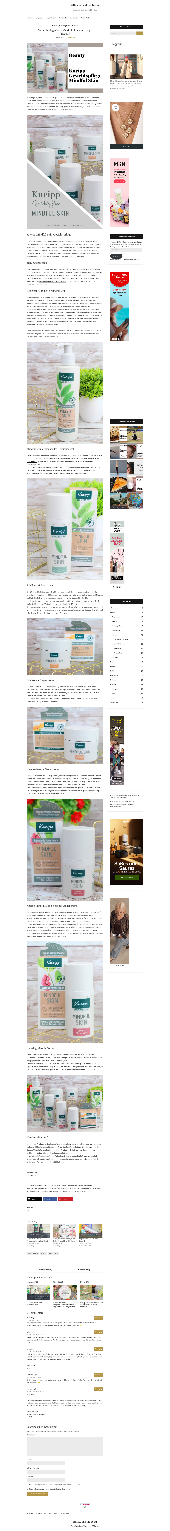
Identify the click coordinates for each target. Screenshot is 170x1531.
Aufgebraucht (116, 617)
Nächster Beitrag (84, 1270)
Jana (28, 1349)
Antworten (98, 1318)
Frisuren (114, 621)
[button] (34, 1199)
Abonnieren (116, 256)
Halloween (113, 680)
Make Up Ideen (117, 626)
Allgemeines (114, 608)
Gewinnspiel (114, 675)
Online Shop (90, 690)
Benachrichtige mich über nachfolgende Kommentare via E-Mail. (55, 1485)
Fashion (112, 671)
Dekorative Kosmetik (121, 639)
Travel (112, 698)
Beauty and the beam (85, 1521)
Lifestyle (113, 684)
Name (30, 1459)
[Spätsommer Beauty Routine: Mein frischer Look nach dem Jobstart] (135, 468)
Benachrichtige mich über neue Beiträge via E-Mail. (49, 1489)
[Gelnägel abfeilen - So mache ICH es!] (135, 484)
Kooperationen (50, 18)
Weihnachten (114, 702)
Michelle (29, 1389)
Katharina (30, 1375)
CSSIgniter (95, 1526)
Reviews (75, 26)
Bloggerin (39, 18)
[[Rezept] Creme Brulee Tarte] (118, 484)
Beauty (54, 26)
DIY (111, 662)
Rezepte (114, 689)
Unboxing (115, 657)
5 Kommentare (71, 38)
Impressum (74, 18)
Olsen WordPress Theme (79, 1526)
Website (30, 1476)
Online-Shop (32, 461)
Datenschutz (85, 18)
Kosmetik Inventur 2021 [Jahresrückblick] (35, 1304)
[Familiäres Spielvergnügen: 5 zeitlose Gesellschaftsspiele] (135, 501)
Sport (114, 693)
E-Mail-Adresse (33, 1468)
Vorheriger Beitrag (45, 1270)
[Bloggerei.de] (85, 1504)
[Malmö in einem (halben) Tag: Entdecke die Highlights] (118, 501)
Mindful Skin (53, 1253)
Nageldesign (116, 630)
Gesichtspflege (64, 26)
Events (112, 666)
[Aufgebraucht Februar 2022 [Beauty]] (90, 1231)
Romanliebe (63, 18)
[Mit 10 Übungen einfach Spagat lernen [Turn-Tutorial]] (135, 434)
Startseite (30, 18)
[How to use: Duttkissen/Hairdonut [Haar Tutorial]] (135, 451)
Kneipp (43, 1253)
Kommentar (32, 1435)
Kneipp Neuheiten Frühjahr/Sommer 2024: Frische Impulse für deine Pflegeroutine (64, 1305)
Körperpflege (118, 653)
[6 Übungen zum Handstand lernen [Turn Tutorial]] (118, 468)
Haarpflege (117, 648)
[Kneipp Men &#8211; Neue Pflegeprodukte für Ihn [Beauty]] (38, 1231)
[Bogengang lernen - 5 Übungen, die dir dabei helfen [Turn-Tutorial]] (118, 451)
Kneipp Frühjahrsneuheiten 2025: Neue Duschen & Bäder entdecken (91, 1305)
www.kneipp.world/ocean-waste (52, 281)
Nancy (29, 1318)
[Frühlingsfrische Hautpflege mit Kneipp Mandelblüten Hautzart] (64, 1231)
